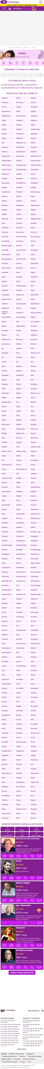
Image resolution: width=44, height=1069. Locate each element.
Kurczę (4, 791)
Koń (17, 585)
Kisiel (33, 357)
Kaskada (19, 277)
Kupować (5, 787)
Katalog (19, 290)
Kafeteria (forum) (28, 1059)
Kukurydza (34, 773)
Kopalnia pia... (7, 594)
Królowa (19, 724)
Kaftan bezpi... (21, 116)
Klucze (33, 415)
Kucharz (5, 764)
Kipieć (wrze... (36, 353)
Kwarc (18, 804)
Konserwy (5, 576)
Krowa (18, 720)
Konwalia (5, 585)
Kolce (33, 483)
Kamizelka (34, 169)
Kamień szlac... (7, 169)
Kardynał (19, 241)
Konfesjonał (20, 554)
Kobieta (33, 451)
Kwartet (34, 804)
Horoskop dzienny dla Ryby (9, 1027)
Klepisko (34, 389)
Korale (4, 608)
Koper (4, 599)
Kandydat (34, 183)
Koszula (19, 639)
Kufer (18, 769)
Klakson (19, 366)
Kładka (18, 420)
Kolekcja (19, 491)
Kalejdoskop (35, 129)
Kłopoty (33, 424)
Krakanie (19, 679)
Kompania (34, 536)
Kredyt (4, 697)
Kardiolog (5, 241)
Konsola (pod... (21, 576)
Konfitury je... (35, 554)
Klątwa (4, 380)
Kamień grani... (21, 165)
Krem (18, 697)
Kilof (32, 348)
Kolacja (33, 478)
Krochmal (34, 706)
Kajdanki (19, 120)
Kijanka (19, 348)
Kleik (18, 380)
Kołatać (19, 505)
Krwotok (34, 728)
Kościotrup (20, 648)
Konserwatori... (36, 572)
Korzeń (33, 621)
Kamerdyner (20, 152)
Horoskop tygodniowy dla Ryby (33, 1028)
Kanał (33, 174)
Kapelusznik (35, 205)
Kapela (4, 201)
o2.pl (29, 1062)
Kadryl (18, 107)
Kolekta (33, 491)
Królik (4, 724)
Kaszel (33, 281)
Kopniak (5, 603)
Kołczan (33, 505)
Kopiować (34, 599)
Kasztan (4, 286)
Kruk (3, 728)
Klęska (18, 398)
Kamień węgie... (22, 169)
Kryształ (19, 733)
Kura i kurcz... (21, 787)
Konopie (5, 572)
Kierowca (34, 339)
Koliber (19, 496)
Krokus (33, 711)
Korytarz (5, 621)
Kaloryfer (19, 138)
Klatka (33, 371)
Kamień (19, 161)
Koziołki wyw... (21, 666)
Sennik (26, 47)
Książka (33, 746)
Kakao (33, 125)
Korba (18, 608)
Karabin (19, 223)
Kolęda (4, 496)
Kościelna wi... (21, 643)
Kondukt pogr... (36, 550)
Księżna (19, 755)
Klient (33, 398)
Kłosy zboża (20, 429)
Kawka (33, 308)
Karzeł (33, 268)
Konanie (34, 545)
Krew (33, 702)
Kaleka (4, 134)
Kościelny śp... (7, 648)
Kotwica (19, 657)
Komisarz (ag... (36, 532)
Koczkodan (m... (22, 469)
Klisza (4, 406)
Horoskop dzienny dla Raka (9, 1036)
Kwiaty (33, 813)
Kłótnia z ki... (20, 433)
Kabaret (5, 98)
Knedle (4, 447)
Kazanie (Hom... (36, 313)
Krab (18, 670)
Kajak (4, 120)
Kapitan (4, 210)
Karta (33, 254)
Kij (3, 348)
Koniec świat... (36, 563)
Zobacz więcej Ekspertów (22, 972)
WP (9, 47)
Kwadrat (5, 804)
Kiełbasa (34, 335)
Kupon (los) (35, 782)
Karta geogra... (7, 259)
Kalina (4, 138)
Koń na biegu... (36, 585)
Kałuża (33, 143)
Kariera (19, 245)
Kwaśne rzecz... (21, 809)
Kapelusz (5, 205)
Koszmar (5, 639)
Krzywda (5, 742)
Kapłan (33, 210)
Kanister (19, 187)
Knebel (33, 442)
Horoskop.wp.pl (17, 47)
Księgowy (5, 755)
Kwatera (34, 809)
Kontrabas (34, 576)
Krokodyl (19, 711)
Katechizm (34, 295)
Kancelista (5, 183)
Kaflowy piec (6, 116)
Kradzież (34, 670)
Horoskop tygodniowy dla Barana (31, 1031)
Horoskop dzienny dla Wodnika (11, 1024)
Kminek (4, 442)
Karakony (5, 228)
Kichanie (34, 326)
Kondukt (19, 550)
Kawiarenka (35, 304)
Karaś (33, 228)
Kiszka (4, 362)
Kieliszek (34, 330)
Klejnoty (5, 384)
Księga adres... (7, 751)
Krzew (18, 737)
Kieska (18, 344)
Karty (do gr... (7, 268)
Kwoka (33, 818)
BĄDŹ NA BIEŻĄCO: (34, 1011)
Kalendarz (20, 134)
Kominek (5, 532)
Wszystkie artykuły (34, 1056)
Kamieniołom (6, 161)
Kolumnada (6, 505)
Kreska (4, 702)
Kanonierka (6, 192)
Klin (17, 402)
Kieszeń (33, 344)
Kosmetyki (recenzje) (9, 1062)
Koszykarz (34, 639)
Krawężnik (34, 688)
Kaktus (4, 129)
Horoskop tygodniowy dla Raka (33, 1041)
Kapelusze (20, 205)
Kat (32, 286)
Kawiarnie (5, 308)
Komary (19, 518)
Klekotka (34, 384)
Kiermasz (19, 339)
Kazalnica (19, 313)
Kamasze (5, 147)
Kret (17, 702)
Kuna (4, 782)
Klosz (33, 411)
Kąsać (4, 322)
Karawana (20, 232)
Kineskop (5, 353)
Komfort (19, 527)
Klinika (33, 402)
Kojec (4, 474)
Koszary (33, 635)
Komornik (19, 536)
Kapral (18, 214)
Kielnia (4, 335)
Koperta (19, 599)
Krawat (4, 688)
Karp (18, 254)
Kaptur (33, 214)
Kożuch (33, 666)
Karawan (5, 232)
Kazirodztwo (6, 317)
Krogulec (5, 711)
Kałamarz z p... (21, 143)
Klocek (4, 411)
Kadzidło (34, 107)
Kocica (18, 465)
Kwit (18, 818)
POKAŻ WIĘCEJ (21, 1049)
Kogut (33, 469)
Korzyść (4, 626)
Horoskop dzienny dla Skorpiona (8, 1045)
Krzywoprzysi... (21, 742)
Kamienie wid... (36, 156)
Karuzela (19, 268)
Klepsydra (5, 393)
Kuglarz (33, 769)
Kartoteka (34, 263)
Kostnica (5, 635)
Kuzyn (18, 800)
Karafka (33, 223)
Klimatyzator (6, 402)
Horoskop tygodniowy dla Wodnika (31, 1025)
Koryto (18, 621)
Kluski (4, 420)
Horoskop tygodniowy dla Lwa (32, 1043)
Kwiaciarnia (6, 813)
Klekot (18, 384)
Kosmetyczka (21, 630)
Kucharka (34, 760)
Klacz (4, 366)
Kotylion (34, 657)
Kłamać (33, 420)
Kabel (18, 98)
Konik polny (6, 567)
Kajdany (34, 120)
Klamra (33, 366)
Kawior (18, 308)
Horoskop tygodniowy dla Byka (33, 1035)
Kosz (18, 635)
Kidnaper (5, 330)
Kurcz (33, 787)
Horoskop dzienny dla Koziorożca (8, 1021)
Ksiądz (4, 746)
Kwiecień (5, 818)
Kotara (33, 652)
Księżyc (33, 755)
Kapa (32, 196)
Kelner (4, 326)
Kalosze (33, 138)
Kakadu (19, 125)
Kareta (33, 241)
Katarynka (5, 295)
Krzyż (33, 742)
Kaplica (19, 210)
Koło (3, 514)
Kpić (3, 670)
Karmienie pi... (21, 250)
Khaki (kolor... (21, 326)
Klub (18, 415)
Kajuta (4, 125)
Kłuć (3, 438)
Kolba (18, 483)
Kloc (32, 406)
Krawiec (5, 693)
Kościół (33, 648)
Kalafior (19, 129)
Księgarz (34, 751)
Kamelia (34, 147)
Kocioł (33, 465)
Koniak (18, 559)
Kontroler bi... (21, 581)
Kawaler (5, 304)
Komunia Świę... (7, 545)
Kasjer (33, 272)
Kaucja (18, 299)
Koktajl (18, 478)
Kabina (33, 98)
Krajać (18, 675)
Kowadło (5, 661)
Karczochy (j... (36, 237)
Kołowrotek (20, 514)
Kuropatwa (6, 796)
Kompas (4, 541)
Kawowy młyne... (5, 312)
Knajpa (18, 442)
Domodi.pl (16, 1059)
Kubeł (18, 760)
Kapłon (4, 214)
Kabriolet (5, 102)
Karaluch (19, 228)
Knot (18, 447)
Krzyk (33, 737)
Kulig (33, 778)
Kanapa (4, 178)
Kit (17, 362)
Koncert (4, 550)
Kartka (33, 259)
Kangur (4, 187)
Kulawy (19, 778)
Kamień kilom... (36, 165)
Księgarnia (20, 751)
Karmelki (5, 250)
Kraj (3, 675)
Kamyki (19, 174)
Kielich (18, 330)
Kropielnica (6, 715)
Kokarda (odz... (7, 478)
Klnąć (18, 406)
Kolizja (33, 496)
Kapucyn (5, 219)
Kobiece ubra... (7, 451)
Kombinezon (35, 518)
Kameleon (20, 147)
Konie (4, 563)
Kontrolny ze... (36, 581)
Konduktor (5, 554)
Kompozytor (20, 541)
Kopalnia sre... (21, 594)
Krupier (19, 728)
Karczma (5, 237)
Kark (32, 245)
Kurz (32, 796)
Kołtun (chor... (36, 514)
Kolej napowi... (36, 487)
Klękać (4, 398)
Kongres (5, 559)
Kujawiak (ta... (7, 773)
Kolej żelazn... (6, 491)
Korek (4, 612)
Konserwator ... (21, 572)
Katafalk (5, 290)
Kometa (4, 527)
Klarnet (4, 371)
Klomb (18, 411)
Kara (3, 223)
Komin (33, 527)
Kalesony (34, 134)
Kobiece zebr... (21, 451)
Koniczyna (34, 559)
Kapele (33, 201)
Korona (4, 617)
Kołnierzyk (34, 509)
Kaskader (34, 277)
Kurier (18, 791)
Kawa (33, 299)
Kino (18, 353)
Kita (32, 362)
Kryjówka (5, 733)
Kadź (18, 111)
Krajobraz (5, 679)
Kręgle (18, 706)
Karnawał (34, 250)
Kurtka (18, 796)
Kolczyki (5, 487)
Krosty (4, 720)
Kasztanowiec (21, 286)
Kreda (18, 693)
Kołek (18, 509)
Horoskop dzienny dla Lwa (9, 1038)
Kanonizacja (35, 192)
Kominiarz (20, 532)
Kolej (18, 487)
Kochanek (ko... (7, 465)
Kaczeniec (20, 102)
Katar (33, 290)
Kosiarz (4, 630)
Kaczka (33, 102)
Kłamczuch (6, 424)
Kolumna (34, 500)
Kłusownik (34, 438)
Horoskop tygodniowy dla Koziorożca (31, 1021)
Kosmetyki (34, 630)
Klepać (18, 389)
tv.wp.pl (22, 1062)
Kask (3, 277)
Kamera (4, 152)
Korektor (19, 612)
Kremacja (34, 697)
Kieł (17, 335)
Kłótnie (33, 433)
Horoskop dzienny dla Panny (10, 1040)
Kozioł (4, 666)
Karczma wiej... (21, 237)
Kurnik (33, 791)
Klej (32, 380)
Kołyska (4, 518)
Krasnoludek (6, 684)
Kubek (4, 760)
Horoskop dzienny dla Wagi (9, 1042)
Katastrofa (20, 295)
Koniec (18, 563)
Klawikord (20, 375)
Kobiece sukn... (36, 447)
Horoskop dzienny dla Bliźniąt (10, 1033)
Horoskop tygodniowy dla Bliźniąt (31, 1038)
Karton (18, 263)
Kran (32, 679)
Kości (4, 643)
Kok (17, 474)
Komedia (5, 523)
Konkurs (34, 567)
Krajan (33, 675)
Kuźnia (33, 800)
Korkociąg (34, 612)
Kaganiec (34, 116)
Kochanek (34, 460)
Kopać (18, 590)
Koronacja (20, 617)
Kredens (34, 693)
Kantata (4, 196)
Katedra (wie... (7, 299)
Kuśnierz (5, 800)
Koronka (34, 617)
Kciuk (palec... (36, 322)
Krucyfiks (34, 724)
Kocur (4, 469)
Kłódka (4, 433)
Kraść (18, 684)
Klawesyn (5, 375)
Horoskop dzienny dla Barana (10, 1029)
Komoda (5, 536)
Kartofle (5, 263)
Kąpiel (33, 317)
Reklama (22, 1056)
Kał (3, 143)
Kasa (18, 272)
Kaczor (4, 107)
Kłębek (18, 424)
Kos (17, 626)
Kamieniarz (6, 156)
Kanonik (19, 192)
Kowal (18, 661)
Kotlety (4, 657)
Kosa (32, 626)
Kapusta (19, 219)
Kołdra (4, 509)
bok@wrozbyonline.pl (16, 1054)
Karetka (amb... (7, 245)
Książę (18, 746)
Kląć (32, 375)
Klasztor (19, 371)
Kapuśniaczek (36, 219)
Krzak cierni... (35, 733)
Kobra (4, 456)
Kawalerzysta (21, 304)
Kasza (18, 281)
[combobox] (22, 75)
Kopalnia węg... (36, 594)
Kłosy (4, 429)
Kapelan (19, 201)
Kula (3, 778)
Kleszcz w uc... (36, 393)
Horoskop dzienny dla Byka (9, 1031)
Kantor (18, 196)
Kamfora (34, 152)
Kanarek (34, 178)
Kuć (32, 764)
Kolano (4, 483)
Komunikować (21, 545)
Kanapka (19, 178)
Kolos (18, 500)
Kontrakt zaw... (7, 581)
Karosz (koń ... (7, 254)
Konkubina (20, 567)
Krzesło (4, 737)
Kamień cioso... (36, 161)
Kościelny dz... (36, 643)
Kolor (4, 500)
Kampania (5, 174)
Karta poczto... (21, 259)
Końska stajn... (7, 590)
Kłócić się (34, 429)
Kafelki (33, 111)
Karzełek (5, 272)
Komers (33, 523)
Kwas (4, 809)
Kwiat (18, 813)
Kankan (33, 187)
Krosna (33, 715)
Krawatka (19, 688)
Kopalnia (34, 590)
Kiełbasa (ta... (6, 339)
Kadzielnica (6, 111)
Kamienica (20, 156)
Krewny (4, 706)
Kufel (4, 769)
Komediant (20, 523)
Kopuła (18, 603)
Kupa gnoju (20, 782)
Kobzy (33, 456)
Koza (32, 661)
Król (32, 720)
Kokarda (34, 474)
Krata (33, 684)
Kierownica (6, 344)
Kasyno (4, 281)
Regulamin (30, 1054)
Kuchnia (19, 764)
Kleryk (18, 393)
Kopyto (33, 603)
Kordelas (34, 608)
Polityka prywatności (9, 1056)
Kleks (4, 389)
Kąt (17, 322)
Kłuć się (19, 438)
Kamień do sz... (7, 165)
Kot (17, 652)
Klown (4, 415)
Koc (3, 460)
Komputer (34, 541)
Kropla (18, 715)
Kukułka (19, 773)
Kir (3, 357)
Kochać (18, 460)
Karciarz (34, 232)
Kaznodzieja (20, 317)
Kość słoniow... (7, 652)
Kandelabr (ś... (21, 183)
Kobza (18, 456)
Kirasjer (19, 357)
